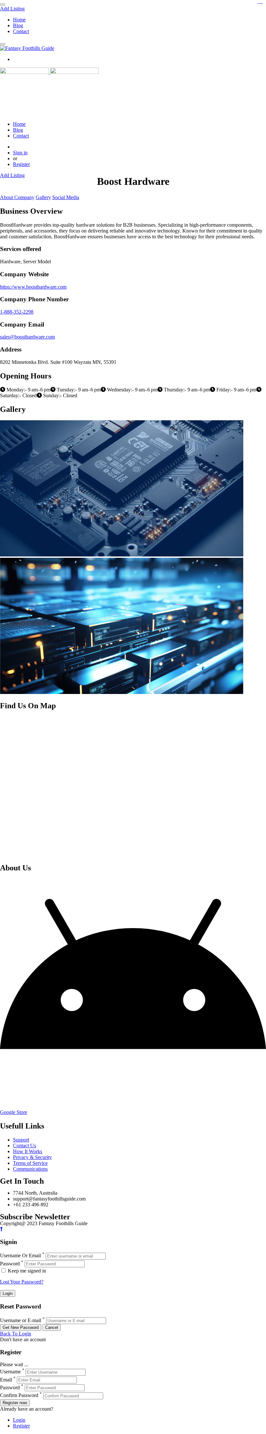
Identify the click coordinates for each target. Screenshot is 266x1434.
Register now (15, 1402)
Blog (18, 25)
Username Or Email (20, 1256)
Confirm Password (19, 1395)
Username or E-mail (20, 1320)
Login (19, 1420)
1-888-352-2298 (16, 312)
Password (10, 1263)
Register (21, 164)
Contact (21, 31)
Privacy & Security (32, 1157)
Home (19, 19)
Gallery (43, 197)
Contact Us (24, 1145)
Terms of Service (30, 1163)
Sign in (20, 152)
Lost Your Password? (21, 1282)
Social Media (65, 197)
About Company (17, 197)
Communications (30, 1169)
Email (6, 1379)
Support (21, 1139)
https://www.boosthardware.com (33, 287)
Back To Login (15, 1333)
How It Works (27, 1151)
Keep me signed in (26, 1270)
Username (10, 1372)
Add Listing (12, 8)
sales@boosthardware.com (27, 337)
